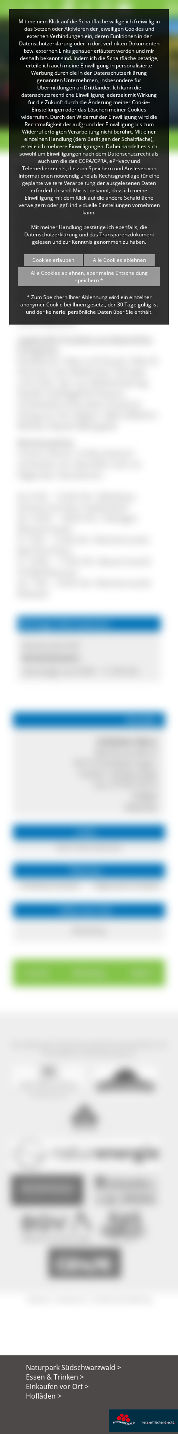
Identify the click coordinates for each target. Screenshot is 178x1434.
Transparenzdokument (126, 234)
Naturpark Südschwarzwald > (73, 1367)
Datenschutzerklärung (51, 234)
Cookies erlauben (53, 260)
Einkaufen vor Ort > (57, 1386)
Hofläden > (43, 1396)
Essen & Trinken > (55, 1377)
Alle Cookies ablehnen (119, 260)
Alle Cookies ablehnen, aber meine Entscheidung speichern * (89, 276)
